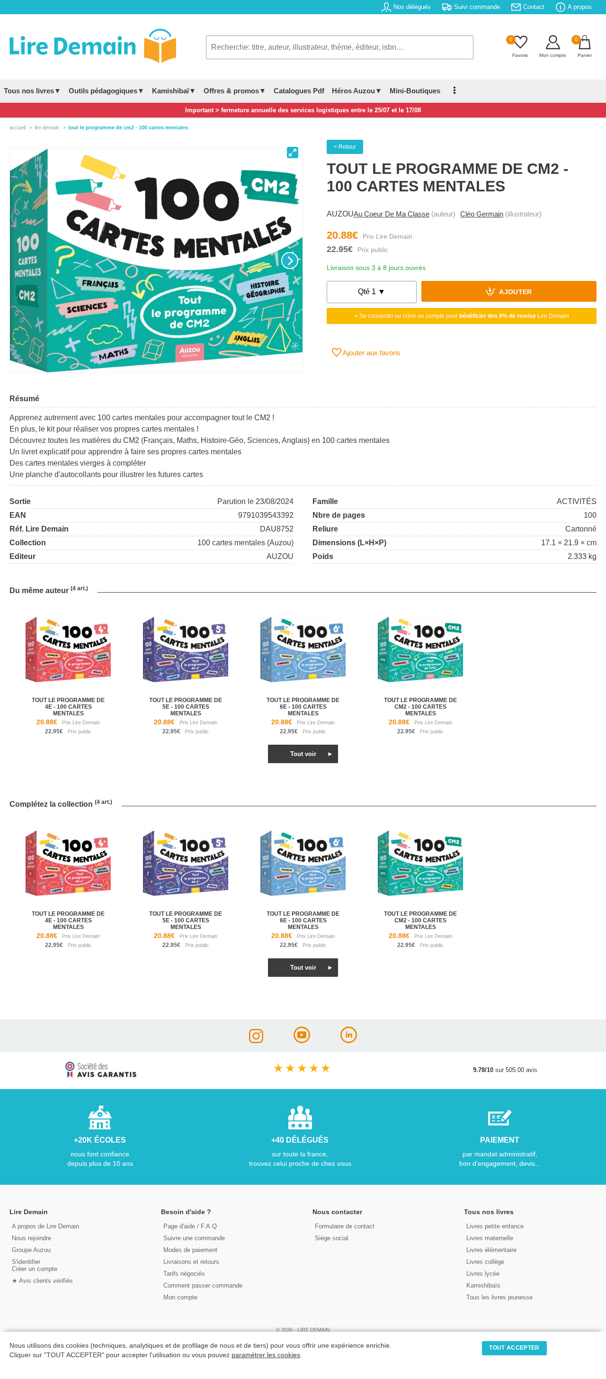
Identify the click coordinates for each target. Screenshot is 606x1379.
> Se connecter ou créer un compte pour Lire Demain (462, 316)
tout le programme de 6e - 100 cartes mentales (303, 707)
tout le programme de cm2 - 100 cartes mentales (420, 707)
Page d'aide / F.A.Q (190, 1226)
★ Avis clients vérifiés (42, 1280)
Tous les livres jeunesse (499, 1297)
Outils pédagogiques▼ (106, 91)
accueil (17, 127)
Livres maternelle (489, 1238)
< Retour (345, 147)
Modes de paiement (190, 1249)
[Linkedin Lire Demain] (348, 1041)
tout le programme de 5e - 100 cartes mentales (185, 707)
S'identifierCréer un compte (34, 1265)
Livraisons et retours (191, 1261)
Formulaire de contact (344, 1226)
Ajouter (515, 292)
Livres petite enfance (495, 1226)
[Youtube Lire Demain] (302, 1041)
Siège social (331, 1238)
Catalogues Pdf (299, 91)
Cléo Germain (481, 214)
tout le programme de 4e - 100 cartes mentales (68, 707)
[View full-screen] (292, 152)
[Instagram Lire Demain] (256, 1041)
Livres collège (485, 1261)
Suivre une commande (194, 1238)
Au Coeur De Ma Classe (391, 214)
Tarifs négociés (184, 1273)
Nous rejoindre (31, 1238)
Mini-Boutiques (415, 91)
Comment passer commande (202, 1285)
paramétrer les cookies (266, 1355)
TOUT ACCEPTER (514, 1347)
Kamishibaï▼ (174, 91)
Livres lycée (482, 1273)
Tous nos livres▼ (32, 91)
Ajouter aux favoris (371, 353)
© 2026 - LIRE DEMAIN (303, 1330)
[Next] (289, 260)
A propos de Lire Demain (45, 1226)
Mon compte (180, 1297)
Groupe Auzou (31, 1249)
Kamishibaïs (483, 1285)
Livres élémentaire (491, 1249)
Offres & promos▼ (235, 91)
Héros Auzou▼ (357, 91)
